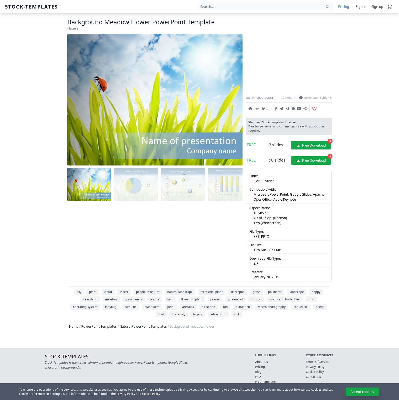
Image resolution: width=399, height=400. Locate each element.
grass (256, 292)
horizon (256, 299)
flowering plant (191, 299)
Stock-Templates (15, 6)
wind (310, 299)
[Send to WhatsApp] (293, 109)
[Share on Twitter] (282, 109)
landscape (296, 292)
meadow (111, 299)
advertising (218, 314)
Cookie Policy (151, 394)
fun (225, 307)
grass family (133, 299)
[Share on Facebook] (276, 109)
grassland (90, 299)
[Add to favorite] (314, 109)
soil (236, 314)
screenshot (235, 299)
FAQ (258, 377)
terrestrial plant (212, 292)
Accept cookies (362, 391)
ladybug (111, 307)
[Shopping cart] (390, 6)
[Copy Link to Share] (305, 109)
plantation (243, 307)
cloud (108, 292)
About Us (261, 362)
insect (124, 292)
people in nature (147, 292)
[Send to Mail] (299, 109)
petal (170, 307)
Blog (258, 372)
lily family (178, 314)
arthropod (237, 292)
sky (79, 292)
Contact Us (313, 377)
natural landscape (180, 292)
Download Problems (318, 98)
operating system (85, 307)
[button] (234, 100)
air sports (208, 307)
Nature (72, 28)
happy (316, 292)
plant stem (151, 307)
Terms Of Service (317, 362)
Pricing (343, 6)
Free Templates (265, 382)
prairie (215, 299)
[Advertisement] (155, 235)
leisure (154, 299)
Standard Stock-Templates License (272, 122)
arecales (188, 307)
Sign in (361, 6)
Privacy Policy (126, 394)
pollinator (275, 292)
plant (92, 292)
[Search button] (327, 6)
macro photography (272, 307)
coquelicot (300, 307)
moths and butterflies (284, 299)
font (161, 314)
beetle (320, 307)
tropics (198, 314)
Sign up (377, 6)
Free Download (316, 144)
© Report (288, 98)
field (170, 299)
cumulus (130, 307)
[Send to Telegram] (287, 109)
